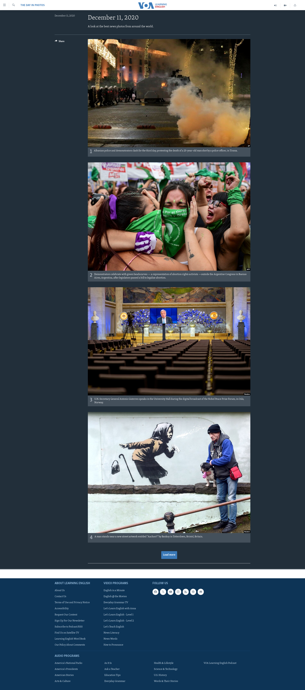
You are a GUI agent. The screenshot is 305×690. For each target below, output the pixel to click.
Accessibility (62, 608)
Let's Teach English (114, 627)
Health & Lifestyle (163, 663)
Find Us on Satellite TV (67, 633)
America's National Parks (68, 663)
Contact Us (60, 596)
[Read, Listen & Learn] (295, 5)
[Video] (285, 5)
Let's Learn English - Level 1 (118, 614)
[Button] (59, 42)
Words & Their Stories (166, 681)
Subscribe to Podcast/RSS (69, 627)
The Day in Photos (32, 5)
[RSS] (186, 592)
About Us (60, 590)
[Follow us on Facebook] (155, 592)
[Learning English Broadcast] (275, 5)
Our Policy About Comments (70, 645)
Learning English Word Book (70, 639)
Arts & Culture (63, 681)
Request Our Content (66, 614)
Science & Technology (165, 669)
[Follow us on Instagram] (178, 592)
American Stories (64, 675)
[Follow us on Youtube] (171, 592)
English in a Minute (114, 590)
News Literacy (111, 633)
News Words (110, 639)
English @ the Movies (115, 596)
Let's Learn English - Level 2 (119, 621)
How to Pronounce (113, 645)
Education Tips (112, 675)
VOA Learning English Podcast (220, 663)
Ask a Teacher (112, 669)
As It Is (108, 663)
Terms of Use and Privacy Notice (72, 602)
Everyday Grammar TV (116, 602)
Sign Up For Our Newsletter (70, 621)
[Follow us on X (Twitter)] (163, 592)
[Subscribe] (201, 592)
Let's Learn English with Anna (120, 608)
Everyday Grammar (114, 681)
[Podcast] (193, 592)
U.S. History (160, 675)
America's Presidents (66, 669)
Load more (169, 555)
